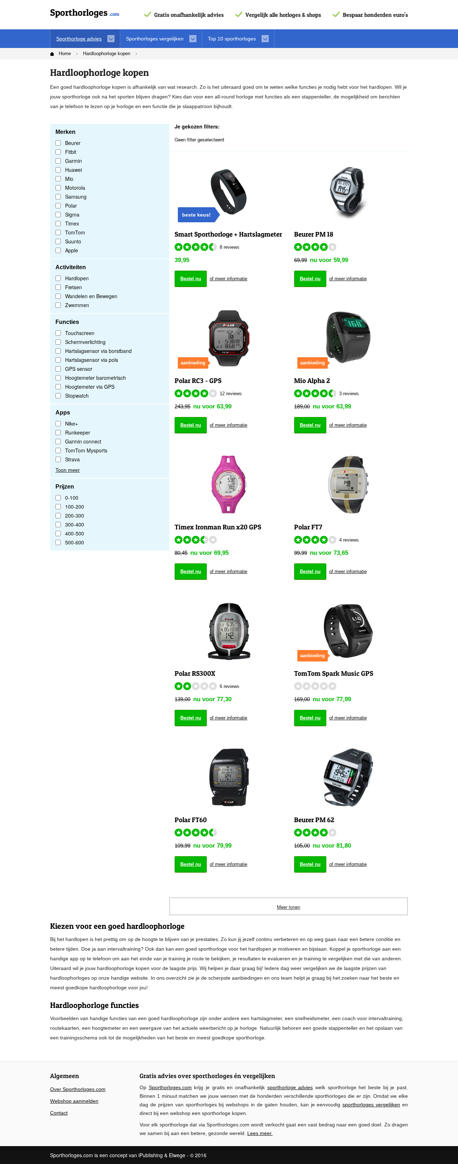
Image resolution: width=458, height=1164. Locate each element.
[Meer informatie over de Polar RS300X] (229, 630)
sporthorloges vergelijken (371, 1104)
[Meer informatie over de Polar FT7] (348, 484)
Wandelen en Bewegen (91, 296)
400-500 (74, 533)
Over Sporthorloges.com (78, 1089)
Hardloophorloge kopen (106, 53)
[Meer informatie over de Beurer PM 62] (348, 776)
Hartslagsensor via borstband (98, 350)
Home (65, 53)
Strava (72, 459)
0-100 (71, 497)
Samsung (76, 196)
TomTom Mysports (86, 450)
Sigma (72, 214)
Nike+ (71, 423)
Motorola (75, 187)
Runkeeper (77, 432)
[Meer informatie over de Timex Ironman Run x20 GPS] (229, 484)
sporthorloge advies (290, 1087)
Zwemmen (77, 304)
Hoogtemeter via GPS (89, 386)
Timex (72, 223)
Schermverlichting (85, 341)
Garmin (73, 160)
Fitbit (70, 151)
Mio (69, 178)
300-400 (74, 524)
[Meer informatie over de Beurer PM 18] (348, 191)
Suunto (73, 241)
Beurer (73, 142)
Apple (71, 250)
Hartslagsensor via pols (91, 359)
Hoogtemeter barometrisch (95, 377)
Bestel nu (190, 278)
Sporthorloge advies (79, 39)
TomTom (75, 232)
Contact (59, 1113)
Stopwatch (77, 395)
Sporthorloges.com (170, 1087)
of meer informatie (228, 278)
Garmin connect (83, 441)
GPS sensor (78, 368)
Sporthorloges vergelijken (155, 39)
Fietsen (73, 287)
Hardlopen (77, 278)
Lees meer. (260, 1133)
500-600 (74, 542)
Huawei (73, 169)
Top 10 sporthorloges (232, 39)
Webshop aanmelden (74, 1101)
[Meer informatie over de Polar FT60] (229, 776)
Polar (71, 205)
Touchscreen (79, 332)
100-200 (74, 506)
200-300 (74, 515)
